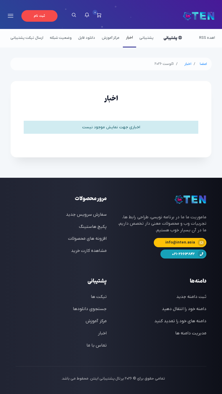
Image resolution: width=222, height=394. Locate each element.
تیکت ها (99, 297)
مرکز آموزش (111, 37)
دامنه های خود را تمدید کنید (180, 321)
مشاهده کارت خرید (89, 251)
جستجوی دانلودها (90, 309)
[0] (98, 16)
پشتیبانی (146, 37)
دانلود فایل (86, 37)
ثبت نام (39, 16)
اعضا (203, 63)
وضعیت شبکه (61, 37)
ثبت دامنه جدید (191, 297)
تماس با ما (96, 345)
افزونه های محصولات (87, 238)
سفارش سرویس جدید (86, 214)
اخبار (129, 37)
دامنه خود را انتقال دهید (184, 309)
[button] (87, 16)
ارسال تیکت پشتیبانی (26, 37)
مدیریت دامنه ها (190, 333)
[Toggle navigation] (10, 16)
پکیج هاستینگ (93, 227)
